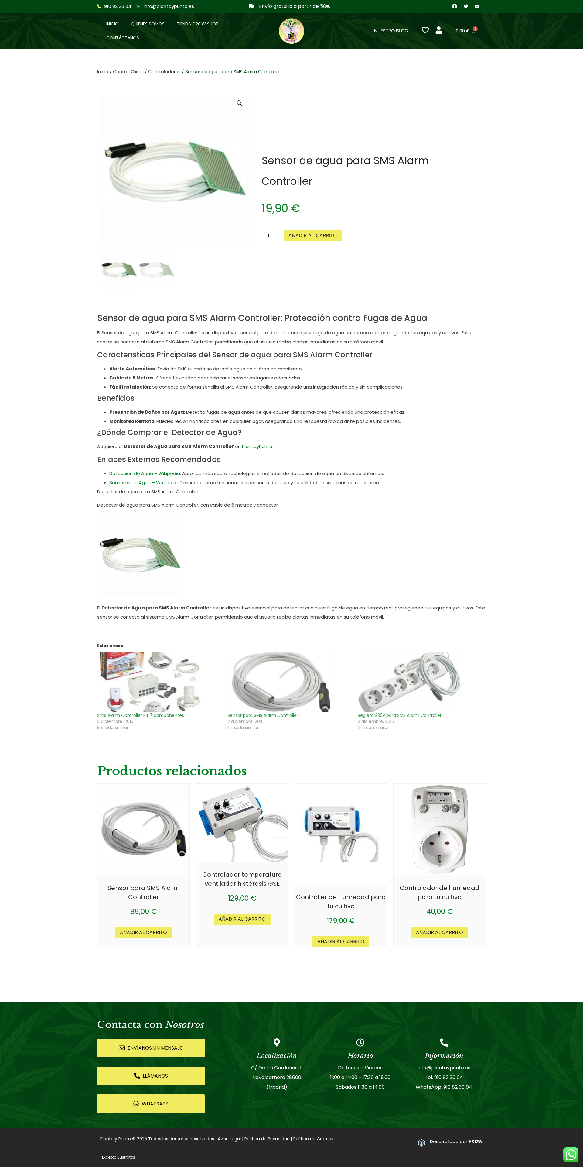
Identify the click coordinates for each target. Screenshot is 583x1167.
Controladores (164, 72)
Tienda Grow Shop (197, 24)
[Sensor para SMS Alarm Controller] (289, 682)
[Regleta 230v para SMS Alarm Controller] (420, 682)
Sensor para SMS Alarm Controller (262, 715)
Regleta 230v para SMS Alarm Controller (400, 715)
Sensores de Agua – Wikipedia (143, 482)
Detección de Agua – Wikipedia (144, 473)
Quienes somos (148, 24)
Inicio (112, 24)
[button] (239, 103)
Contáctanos (122, 38)
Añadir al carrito (312, 235)
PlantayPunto (257, 446)
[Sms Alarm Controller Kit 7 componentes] (159, 682)
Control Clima (128, 72)
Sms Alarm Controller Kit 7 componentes (140, 715)
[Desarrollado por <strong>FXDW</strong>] (421, 1143)
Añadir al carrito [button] (143, 932)
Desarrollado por (456, 1141)
